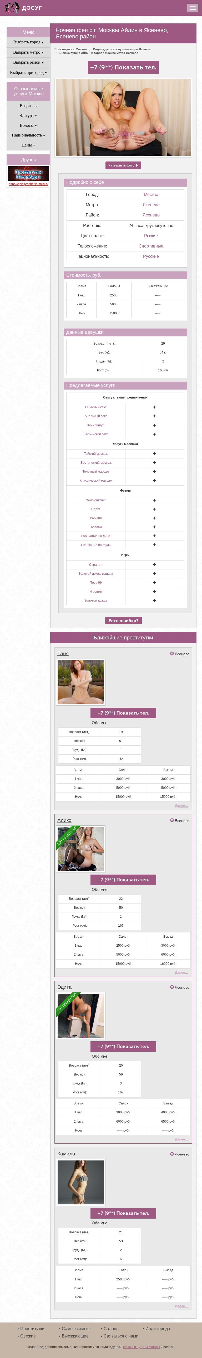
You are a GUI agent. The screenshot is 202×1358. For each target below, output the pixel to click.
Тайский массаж (96, 454)
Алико (64, 820)
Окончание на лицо (95, 536)
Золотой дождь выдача (96, 573)
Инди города (157, 1328)
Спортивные (151, 246)
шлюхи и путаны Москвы (141, 1347)
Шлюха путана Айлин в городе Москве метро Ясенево (98, 52)
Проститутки (32, 1328)
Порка (95, 509)
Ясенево (151, 205)
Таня (63, 653)
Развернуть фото (121, 165)
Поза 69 (96, 582)
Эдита (64, 987)
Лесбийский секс (95, 434)
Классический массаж (96, 480)
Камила (66, 1154)
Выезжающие (75, 1336)
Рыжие (151, 236)
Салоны (111, 1328)
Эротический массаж (96, 463)
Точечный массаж (96, 471)
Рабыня (96, 518)
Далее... (181, 806)
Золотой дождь (95, 600)
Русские (151, 256)
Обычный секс (96, 407)
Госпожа (95, 527)
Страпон (95, 565)
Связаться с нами (121, 1336)
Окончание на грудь (95, 545)
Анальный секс (96, 416)
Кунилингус (95, 425)
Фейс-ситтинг (96, 500)
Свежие (28, 1336)
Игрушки (95, 591)
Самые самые (76, 1328)
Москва (151, 194)
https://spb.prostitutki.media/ (28, 184)
